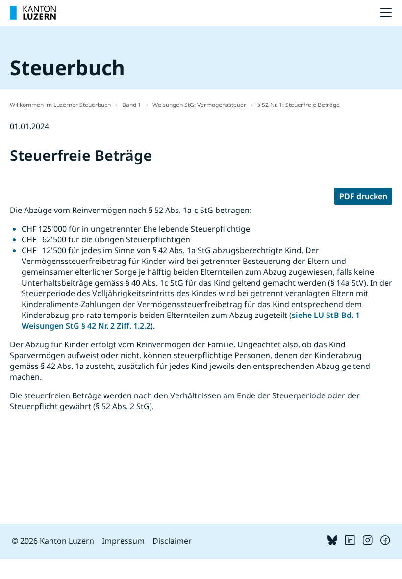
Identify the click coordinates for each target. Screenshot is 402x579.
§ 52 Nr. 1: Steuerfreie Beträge (298, 105)
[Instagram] (368, 542)
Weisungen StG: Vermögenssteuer (199, 105)
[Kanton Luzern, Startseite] (33, 13)
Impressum (123, 540)
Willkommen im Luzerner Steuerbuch (60, 105)
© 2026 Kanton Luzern (53, 540)
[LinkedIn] (350, 542)
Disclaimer (172, 540)
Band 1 (131, 105)
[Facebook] (385, 542)
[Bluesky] (332, 542)
